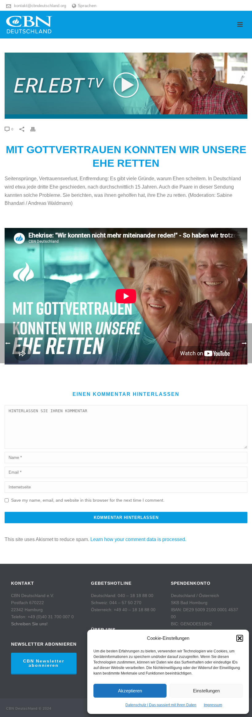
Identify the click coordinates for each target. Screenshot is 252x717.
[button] (240, 638)
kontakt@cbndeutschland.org (40, 5)
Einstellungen (206, 690)
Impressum (213, 705)
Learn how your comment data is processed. (138, 539)
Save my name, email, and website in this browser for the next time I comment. (87, 500)
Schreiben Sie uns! (29, 623)
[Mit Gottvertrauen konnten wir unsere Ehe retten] (126, 86)
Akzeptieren (130, 690)
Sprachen (87, 5)
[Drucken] (35, 129)
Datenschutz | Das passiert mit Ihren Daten (160, 705)
